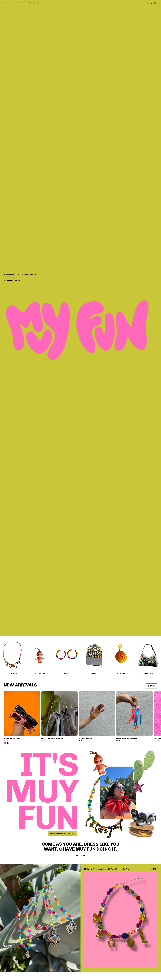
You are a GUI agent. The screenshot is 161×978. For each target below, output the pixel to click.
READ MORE (80, 855)
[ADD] (112, 733)
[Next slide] (155, 718)
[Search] (147, 3)
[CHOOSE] (37, 733)
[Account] (151, 3)
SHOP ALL (151, 686)
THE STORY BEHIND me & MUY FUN (62, 834)
